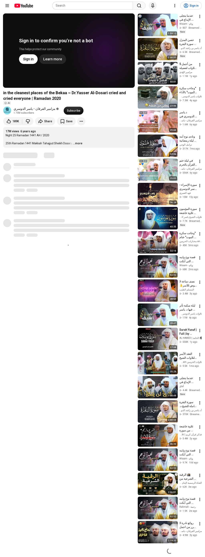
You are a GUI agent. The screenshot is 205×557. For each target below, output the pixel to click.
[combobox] (94, 5)
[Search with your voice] (153, 6)
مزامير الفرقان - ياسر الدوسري (34, 109)
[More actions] (81, 121)
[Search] (139, 6)
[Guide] (7, 5)
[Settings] (174, 5)
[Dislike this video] (27, 121)
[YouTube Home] (23, 5)
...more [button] (77, 143)
